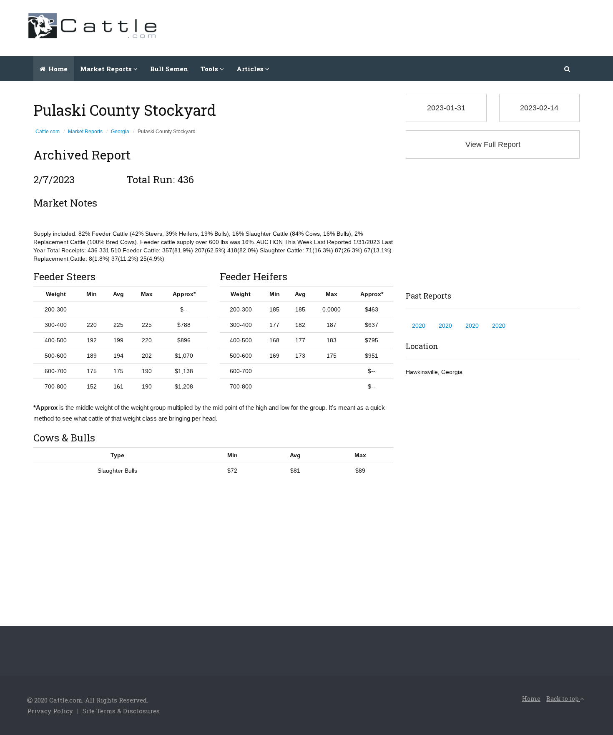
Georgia (120, 132)
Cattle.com (47, 132)
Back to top (563, 699)
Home (57, 69)
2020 (418, 325)
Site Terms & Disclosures (121, 711)
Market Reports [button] (106, 69)
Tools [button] (210, 69)
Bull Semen (169, 69)
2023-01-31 (446, 108)
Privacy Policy (50, 711)
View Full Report (492, 144)
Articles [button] (250, 69)
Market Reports (85, 132)
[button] (568, 68)
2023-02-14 (539, 108)
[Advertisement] (434, 27)
